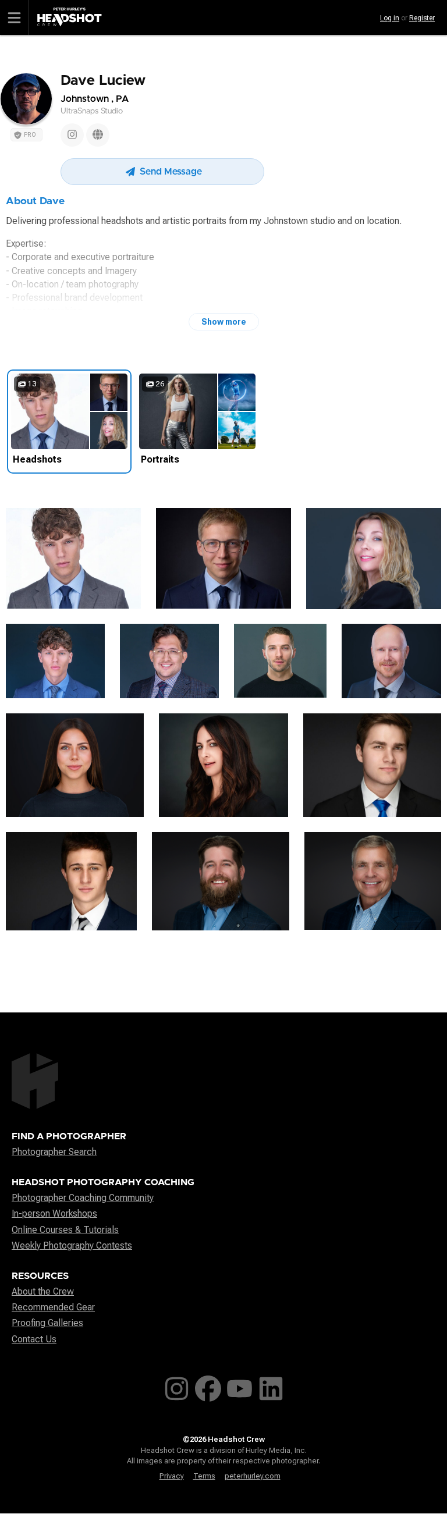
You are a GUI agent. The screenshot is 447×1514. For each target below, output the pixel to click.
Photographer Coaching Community (83, 1197)
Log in (389, 18)
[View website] (97, 135)
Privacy (171, 1476)
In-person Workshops (54, 1213)
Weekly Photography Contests (72, 1245)
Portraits (160, 459)
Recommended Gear (53, 1307)
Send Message (169, 171)
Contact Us (34, 1339)
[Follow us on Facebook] (208, 1385)
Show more (223, 321)
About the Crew (43, 1291)
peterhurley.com (253, 1476)
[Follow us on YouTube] (239, 1385)
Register (422, 18)
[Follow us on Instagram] (177, 1385)
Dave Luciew (103, 81)
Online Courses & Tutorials (65, 1229)
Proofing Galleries (47, 1322)
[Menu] (14, 17)
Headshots (37, 459)
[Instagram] (72, 135)
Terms (204, 1476)
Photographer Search (54, 1151)
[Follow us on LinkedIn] (271, 1385)
